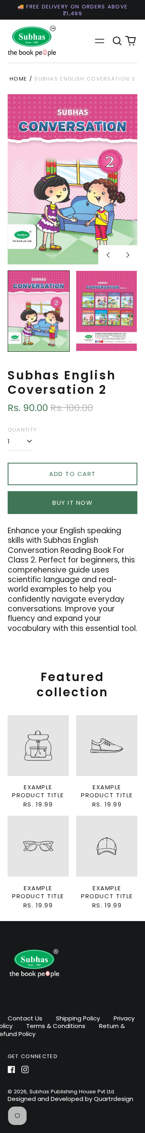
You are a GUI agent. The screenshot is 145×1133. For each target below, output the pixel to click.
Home (18, 79)
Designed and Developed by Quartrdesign (70, 1099)
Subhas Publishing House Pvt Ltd (71, 1091)
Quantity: (23, 429)
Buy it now (72, 502)
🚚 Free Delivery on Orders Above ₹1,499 (72, 10)
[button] (117, 41)
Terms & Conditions (55, 1026)
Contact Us (25, 1018)
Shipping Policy (78, 1018)
